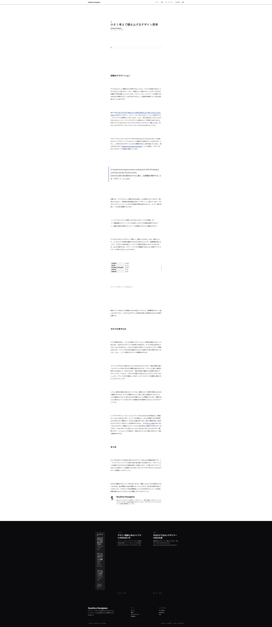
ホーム (157, 2)
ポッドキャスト (169, 2)
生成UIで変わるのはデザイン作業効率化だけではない (100, 541)
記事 (162, 2)
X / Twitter (162, 610)
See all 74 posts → (99, 586)
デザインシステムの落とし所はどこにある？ (100, 573)
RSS (160, 614)
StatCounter (129, 286)
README (177, 2)
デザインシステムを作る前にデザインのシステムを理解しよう (100, 557)
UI (111, 21)
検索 (183, 2)
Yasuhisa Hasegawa (94, 2)
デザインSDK (150, 423)
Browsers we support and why (132, 146)
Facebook (161, 612)
